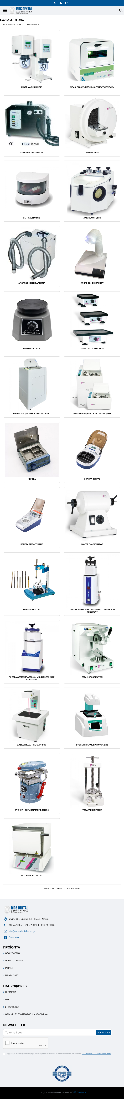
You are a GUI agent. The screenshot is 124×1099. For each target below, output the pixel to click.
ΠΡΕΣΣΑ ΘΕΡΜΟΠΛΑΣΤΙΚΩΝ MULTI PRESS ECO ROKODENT (92, 610)
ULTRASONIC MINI (31, 218)
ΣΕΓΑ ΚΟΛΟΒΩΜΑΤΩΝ (92, 677)
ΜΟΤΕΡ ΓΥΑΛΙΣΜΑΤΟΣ (92, 544)
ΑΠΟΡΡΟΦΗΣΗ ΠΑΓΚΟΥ (92, 283)
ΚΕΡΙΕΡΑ (32, 479)
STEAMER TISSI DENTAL (31, 152)
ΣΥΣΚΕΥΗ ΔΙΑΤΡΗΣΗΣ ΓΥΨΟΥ (31, 745)
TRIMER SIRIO (92, 152)
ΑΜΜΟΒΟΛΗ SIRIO (92, 218)
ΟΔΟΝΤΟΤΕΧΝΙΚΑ (14, 24)
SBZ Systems (79, 1092)
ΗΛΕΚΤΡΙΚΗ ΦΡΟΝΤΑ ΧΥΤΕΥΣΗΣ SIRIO (92, 414)
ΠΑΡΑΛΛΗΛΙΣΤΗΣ (31, 609)
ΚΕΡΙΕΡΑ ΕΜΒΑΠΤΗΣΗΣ (32, 544)
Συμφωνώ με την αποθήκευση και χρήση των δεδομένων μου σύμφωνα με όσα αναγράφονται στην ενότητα (58, 1053)
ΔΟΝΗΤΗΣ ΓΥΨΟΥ (31, 348)
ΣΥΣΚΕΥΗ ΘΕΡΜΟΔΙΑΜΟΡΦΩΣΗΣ (92, 745)
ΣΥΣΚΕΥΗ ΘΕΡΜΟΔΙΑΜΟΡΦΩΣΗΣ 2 (32, 810)
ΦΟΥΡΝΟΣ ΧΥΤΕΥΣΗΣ (31, 875)
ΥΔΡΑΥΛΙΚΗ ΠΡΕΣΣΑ (92, 810)
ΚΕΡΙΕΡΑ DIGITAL (92, 479)
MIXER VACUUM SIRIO (31, 87)
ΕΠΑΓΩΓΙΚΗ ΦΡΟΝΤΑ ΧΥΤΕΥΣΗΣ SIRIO (31, 414)
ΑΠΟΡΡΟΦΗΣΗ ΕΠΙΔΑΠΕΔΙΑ (31, 283)
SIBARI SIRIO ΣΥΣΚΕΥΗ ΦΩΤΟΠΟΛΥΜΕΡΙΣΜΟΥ (92, 87)
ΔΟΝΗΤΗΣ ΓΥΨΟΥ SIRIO (92, 348)
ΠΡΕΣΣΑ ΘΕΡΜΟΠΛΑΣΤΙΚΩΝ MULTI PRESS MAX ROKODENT (32, 678)
